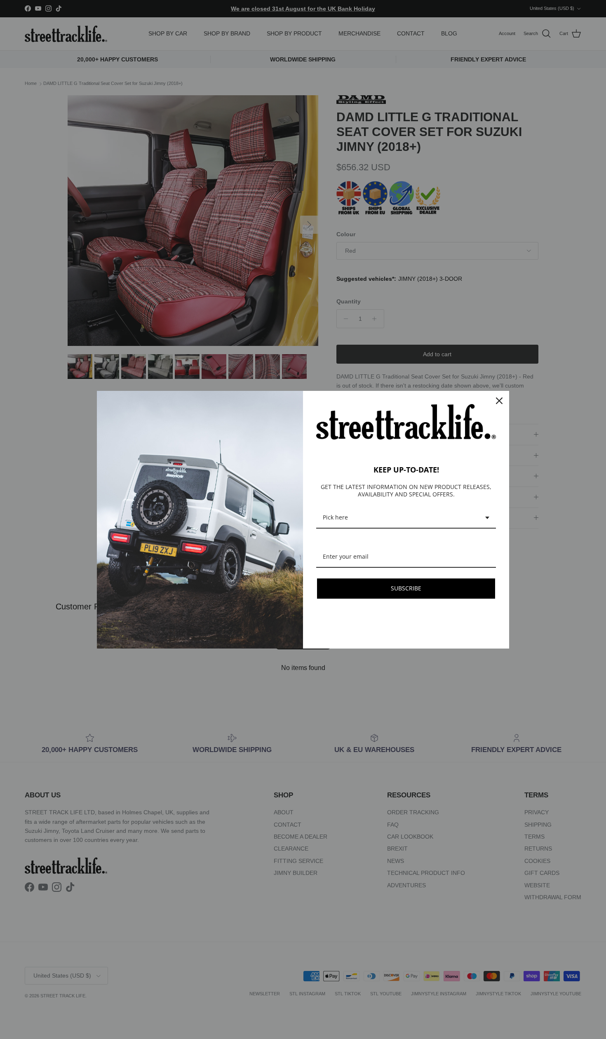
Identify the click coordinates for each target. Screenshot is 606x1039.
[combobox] (406, 518)
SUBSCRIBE (406, 588)
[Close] (499, 401)
